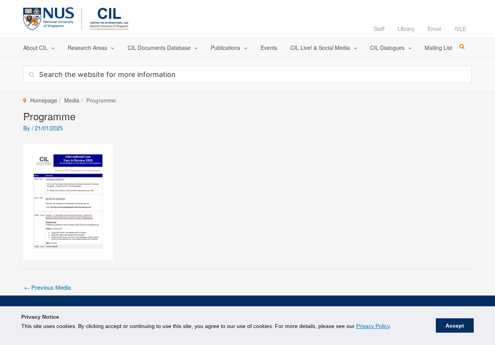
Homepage (43, 100)
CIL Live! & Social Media (320, 47)
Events (269, 47)
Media (71, 100)
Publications (225, 47)
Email (434, 28)
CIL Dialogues (387, 47)
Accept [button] (455, 326)
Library (406, 28)
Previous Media (47, 287)
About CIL (35, 47)
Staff (379, 28)
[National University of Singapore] (48, 18)
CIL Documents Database (159, 47)
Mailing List (438, 47)
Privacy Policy (372, 326)
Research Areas (87, 47)
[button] (51, 48)
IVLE (460, 28)
